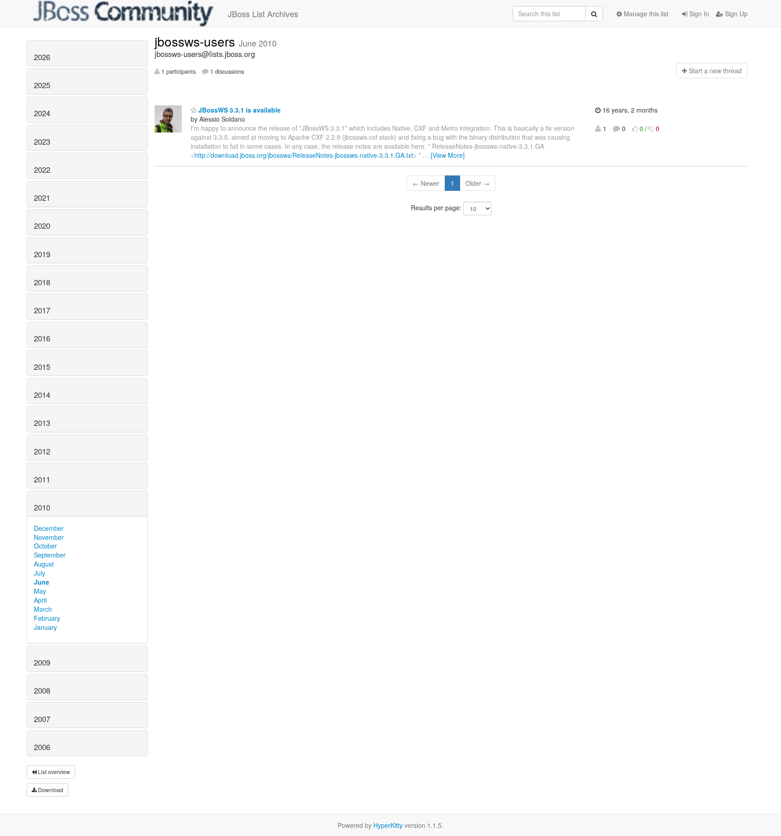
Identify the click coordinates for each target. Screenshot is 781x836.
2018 (42, 282)
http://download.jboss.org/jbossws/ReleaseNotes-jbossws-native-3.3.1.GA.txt (303, 155)
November (49, 537)
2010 (42, 507)
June (41, 581)
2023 (42, 141)
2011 (42, 479)
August (44, 563)
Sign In (698, 13)
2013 (42, 422)
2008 (42, 690)
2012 (42, 451)
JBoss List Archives (263, 13)
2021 (42, 197)
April (40, 600)
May (40, 590)
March (43, 609)
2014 (42, 394)
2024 (42, 113)
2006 (42, 747)
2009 (42, 662)
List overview (53, 771)
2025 (42, 85)
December (49, 528)
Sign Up (735, 13)
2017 (42, 310)
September (50, 554)
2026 (42, 57)
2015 (42, 366)
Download (50, 789)
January (45, 627)
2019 (42, 254)
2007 (42, 718)
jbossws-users (197, 41)
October (45, 545)
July (39, 572)
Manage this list (645, 13)
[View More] (448, 155)
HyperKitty (388, 825)
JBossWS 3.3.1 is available (239, 109)
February (47, 618)
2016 (42, 338)
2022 (42, 169)
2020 (42, 225)
